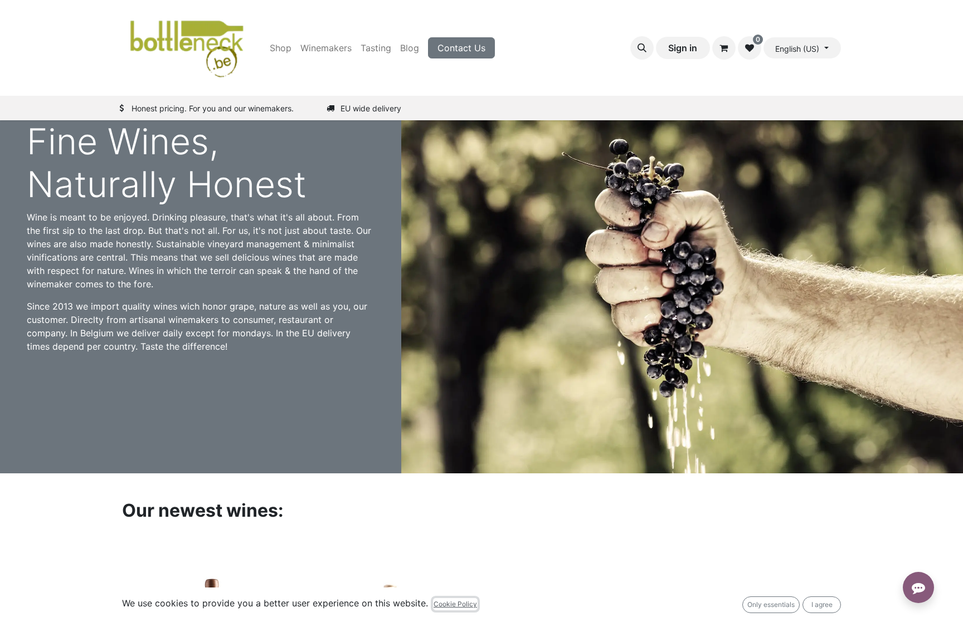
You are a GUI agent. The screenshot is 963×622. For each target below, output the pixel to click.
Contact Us (461, 47)
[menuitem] (280, 48)
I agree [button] (822, 604)
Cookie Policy (455, 604)
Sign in (682, 47)
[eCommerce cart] (724, 48)
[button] (642, 48)
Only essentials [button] (771, 604)
